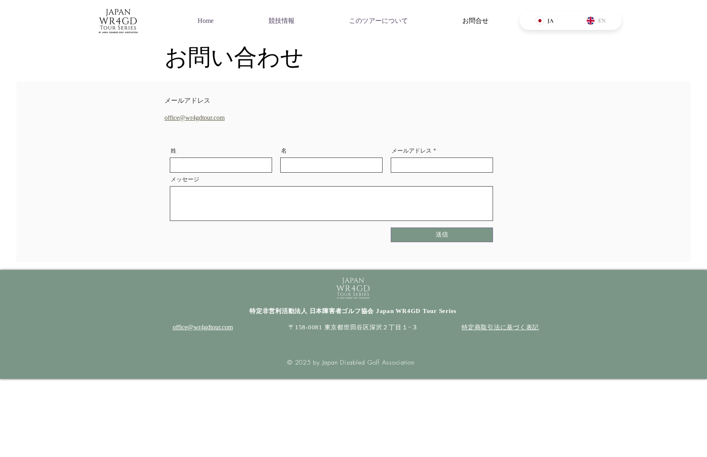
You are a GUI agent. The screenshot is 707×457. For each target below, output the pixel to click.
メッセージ (185, 179)
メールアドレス (412, 151)
